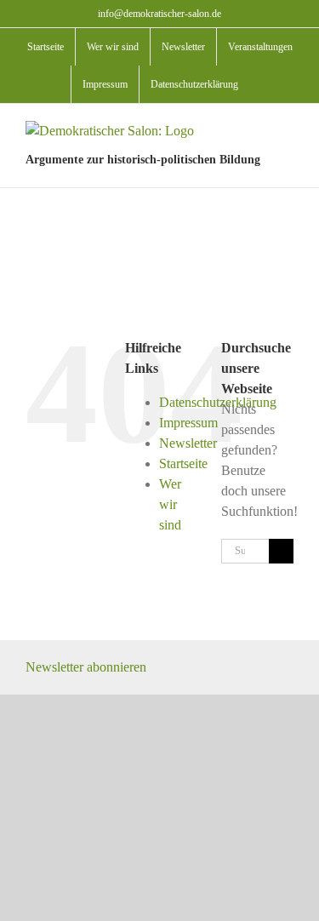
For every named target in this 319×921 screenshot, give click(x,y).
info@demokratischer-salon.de (159, 14)
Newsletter (188, 443)
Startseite (183, 463)
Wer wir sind (170, 504)
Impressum (188, 422)
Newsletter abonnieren (86, 667)
